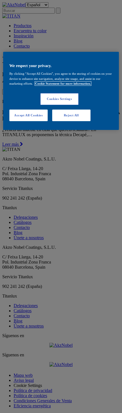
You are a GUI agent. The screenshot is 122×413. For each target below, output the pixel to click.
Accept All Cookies (28, 115)
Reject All (71, 115)
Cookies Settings (59, 98)
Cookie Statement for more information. (63, 83)
